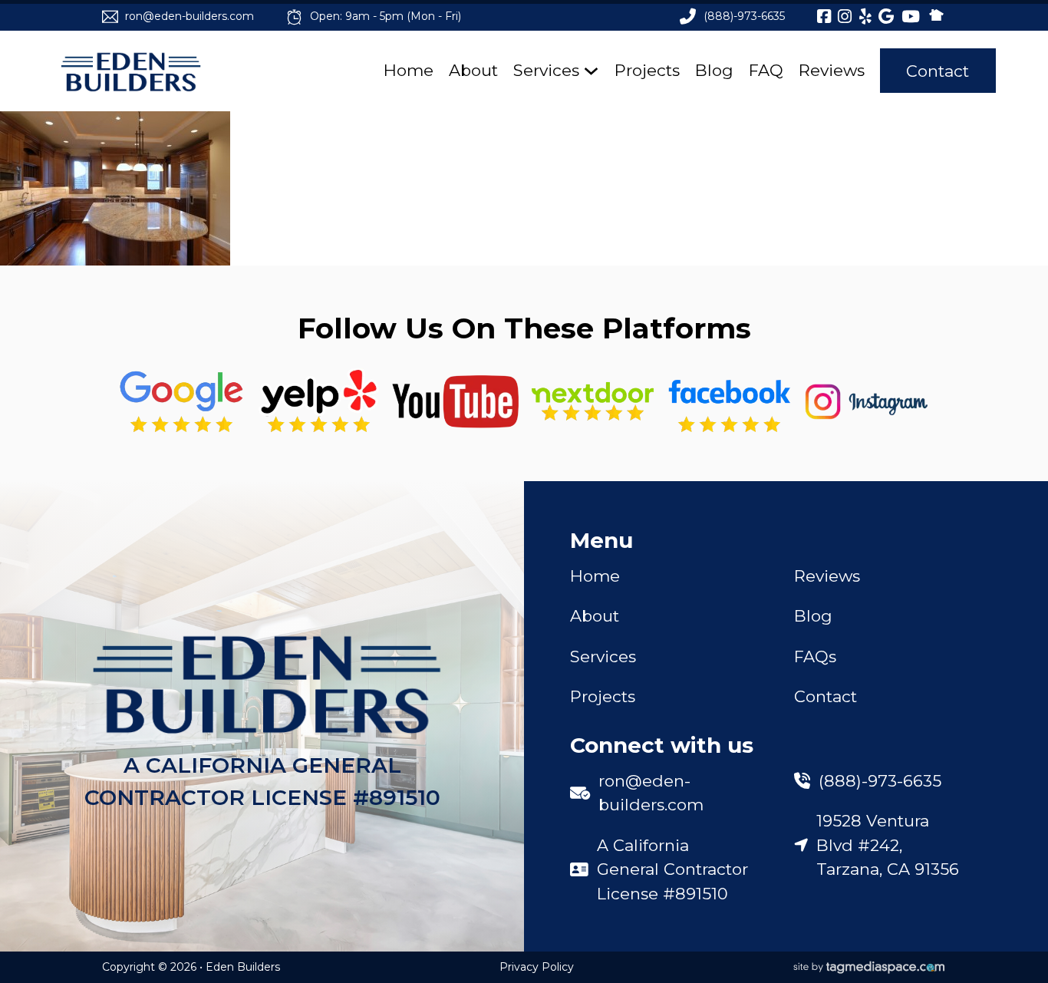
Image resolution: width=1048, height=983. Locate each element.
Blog (714, 70)
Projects (647, 70)
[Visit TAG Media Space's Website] (869, 967)
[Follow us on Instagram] (866, 401)
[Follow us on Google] (181, 401)
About (473, 70)
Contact (937, 71)
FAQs (815, 656)
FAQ (766, 70)
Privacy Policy (536, 967)
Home (408, 70)
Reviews (832, 70)
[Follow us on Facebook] (729, 401)
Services (546, 70)
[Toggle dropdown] (591, 71)
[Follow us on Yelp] (318, 401)
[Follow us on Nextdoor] (455, 401)
